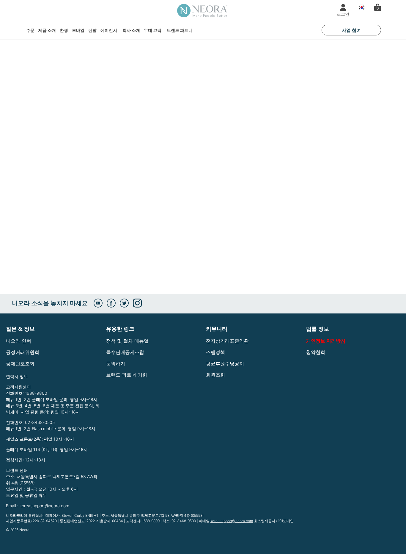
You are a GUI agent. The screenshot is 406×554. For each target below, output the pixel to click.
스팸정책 (215, 352)
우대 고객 (152, 30)
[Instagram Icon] (137, 303)
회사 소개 (131, 30)
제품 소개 (47, 30)
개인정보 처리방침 (325, 341)
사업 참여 (351, 30)
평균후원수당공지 (225, 363)
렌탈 (92, 30)
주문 (30, 30)
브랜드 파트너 (180, 30)
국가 (360, 7)
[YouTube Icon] (98, 303)
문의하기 (115, 363)
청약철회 (315, 352)
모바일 (78, 30)
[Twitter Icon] (124, 303)
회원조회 (215, 375)
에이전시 (108, 30)
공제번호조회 (20, 363)
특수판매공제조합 (125, 352)
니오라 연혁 (18, 341)
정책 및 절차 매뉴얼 (127, 341)
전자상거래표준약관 (227, 341)
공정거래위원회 (22, 352)
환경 (64, 30)
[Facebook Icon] (111, 303)
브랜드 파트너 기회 (126, 375)
